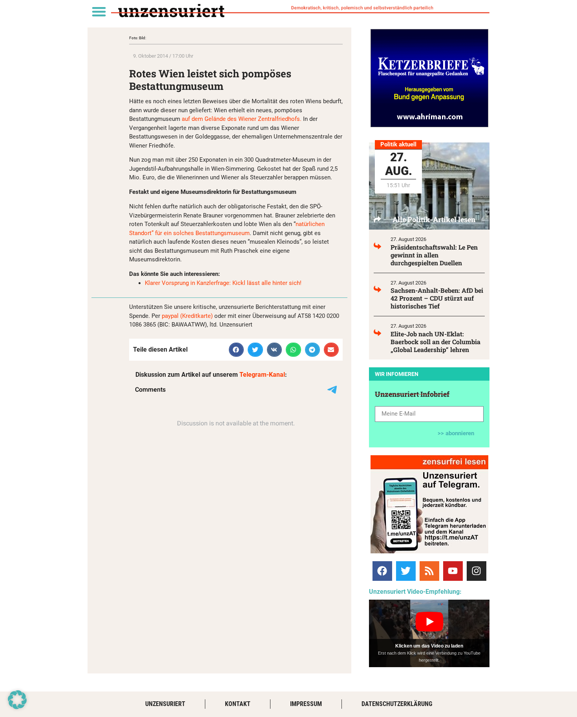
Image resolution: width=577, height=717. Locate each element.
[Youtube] (453, 571)
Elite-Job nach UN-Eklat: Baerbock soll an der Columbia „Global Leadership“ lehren (435, 342)
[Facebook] (382, 571)
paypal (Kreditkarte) (187, 315)
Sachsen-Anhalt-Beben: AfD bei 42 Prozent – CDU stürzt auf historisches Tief (437, 298)
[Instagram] (476, 571)
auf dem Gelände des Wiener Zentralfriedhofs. (241, 118)
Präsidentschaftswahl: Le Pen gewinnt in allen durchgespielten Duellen (434, 255)
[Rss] (429, 571)
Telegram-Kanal (262, 374)
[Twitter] (406, 571)
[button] (99, 11)
